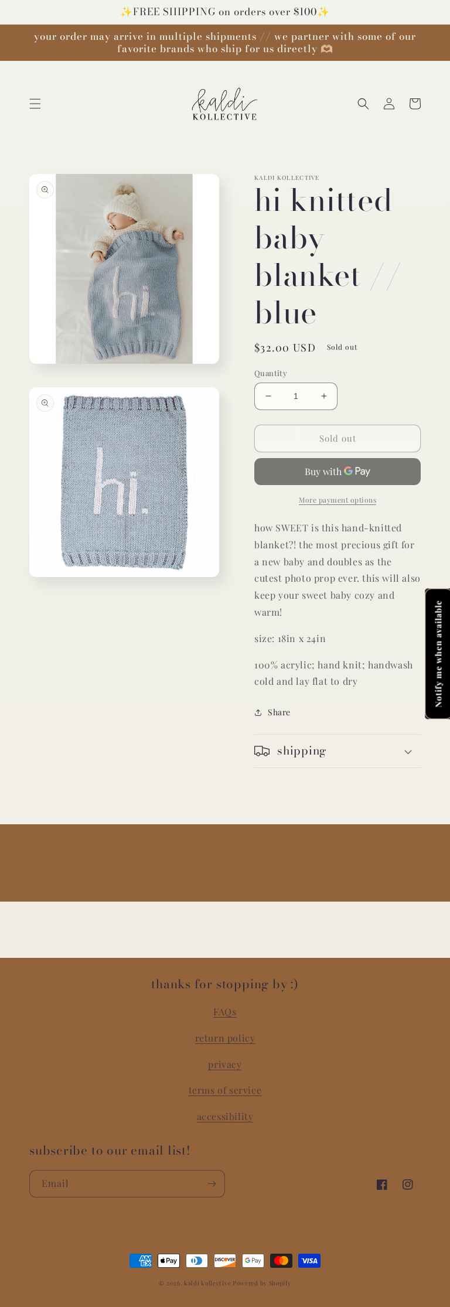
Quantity (270, 373)
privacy (224, 1064)
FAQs (224, 1011)
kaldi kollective (208, 1283)
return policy (225, 1038)
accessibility (225, 1116)
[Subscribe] (211, 1183)
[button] (35, 104)
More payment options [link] (337, 499)
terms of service (225, 1090)
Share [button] (279, 712)
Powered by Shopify (262, 1283)
